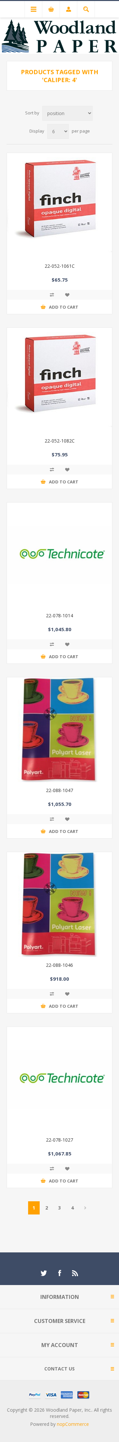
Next (85, 1207)
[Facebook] (59, 1273)
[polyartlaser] (59, 904)
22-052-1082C (60, 441)
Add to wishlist (67, 295)
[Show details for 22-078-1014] (59, 555)
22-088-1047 (59, 790)
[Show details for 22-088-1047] (59, 729)
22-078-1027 (59, 1140)
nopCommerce (73, 1424)
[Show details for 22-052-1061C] (59, 205)
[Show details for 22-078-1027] (59, 1079)
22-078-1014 (59, 615)
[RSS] (75, 1273)
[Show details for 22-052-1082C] (59, 380)
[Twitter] (43, 1273)
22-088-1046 (59, 965)
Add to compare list (52, 295)
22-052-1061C (60, 266)
